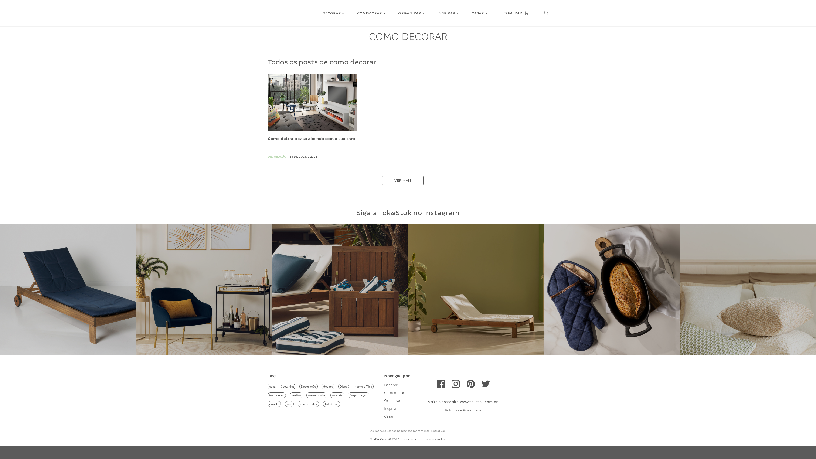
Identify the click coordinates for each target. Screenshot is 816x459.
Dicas (343, 386)
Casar (478, 13)
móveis (337, 395)
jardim (296, 395)
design (328, 386)
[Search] (546, 13)
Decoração (308, 386)
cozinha (288, 386)
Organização (359, 395)
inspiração (276, 395)
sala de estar (308, 404)
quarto (274, 404)
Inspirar (446, 13)
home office (363, 386)
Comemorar (369, 13)
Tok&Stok (331, 404)
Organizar (409, 13)
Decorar (332, 13)
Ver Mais (402, 180)
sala (289, 404)
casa (272, 386)
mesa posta (316, 395)
